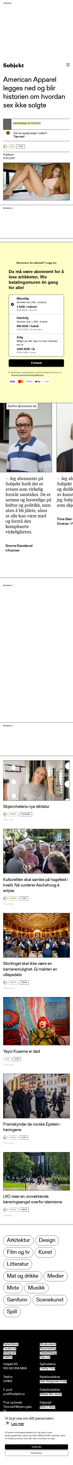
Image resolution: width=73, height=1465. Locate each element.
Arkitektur (18, 1240)
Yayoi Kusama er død (21, 1052)
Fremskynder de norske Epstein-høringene (32, 1127)
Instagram (9, 1353)
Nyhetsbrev (10, 1344)
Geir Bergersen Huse (53, 1381)
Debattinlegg (48, 1353)
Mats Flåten (47, 1407)
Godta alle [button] (36, 1447)
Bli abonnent (48, 1344)
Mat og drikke (22, 1276)
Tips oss (45, 1357)
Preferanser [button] (36, 1453)
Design (47, 1240)
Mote (12, 146)
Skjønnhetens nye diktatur (26, 807)
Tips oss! (18, 136)
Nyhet (20, 146)
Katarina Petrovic (27, 123)
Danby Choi (47, 1368)
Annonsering (48, 1348)
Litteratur (13, 898)
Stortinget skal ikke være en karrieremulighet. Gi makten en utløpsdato (30, 969)
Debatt (24, 982)
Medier (55, 1276)
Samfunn (13, 814)
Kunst (7, 1059)
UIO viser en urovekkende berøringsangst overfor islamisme (32, 1199)
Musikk (36, 1288)
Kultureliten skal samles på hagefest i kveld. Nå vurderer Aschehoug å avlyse (35, 885)
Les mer (17, 1424)
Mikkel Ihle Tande (51, 1394)
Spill (12, 1312)
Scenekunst (50, 1300)
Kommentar (26, 814)
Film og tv (18, 1252)
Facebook (9, 1348)
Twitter (7, 1357)
